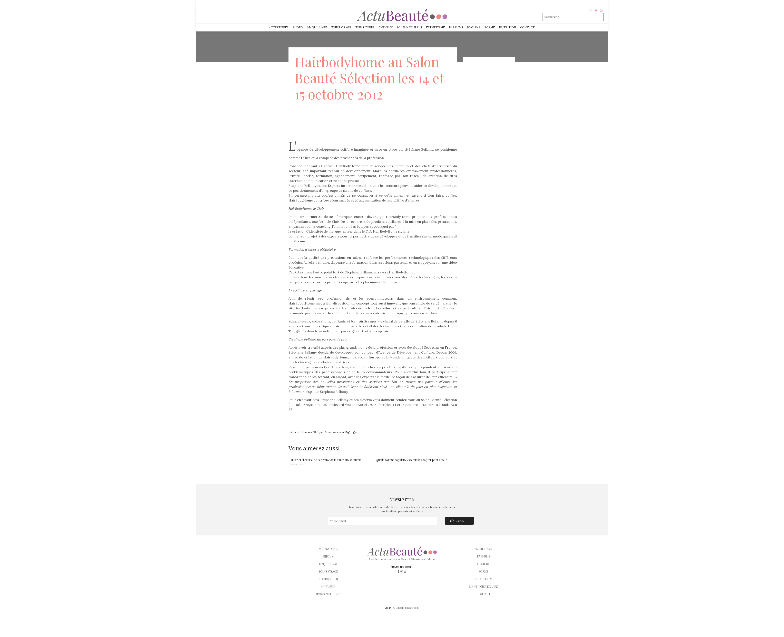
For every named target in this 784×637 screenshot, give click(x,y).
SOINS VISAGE (341, 27)
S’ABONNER (459, 521)
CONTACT (483, 594)
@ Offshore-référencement (406, 607)
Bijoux (298, 27)
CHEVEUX (328, 587)
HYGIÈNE (473, 27)
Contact (527, 27)
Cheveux (386, 27)
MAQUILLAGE (317, 27)
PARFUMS (456, 27)
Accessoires (278, 27)
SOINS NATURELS (409, 27)
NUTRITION (507, 27)
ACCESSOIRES (328, 549)
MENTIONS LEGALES (483, 587)
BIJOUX (328, 556)
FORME (484, 571)
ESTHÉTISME (435, 27)
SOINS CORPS (364, 27)
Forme (489, 27)
